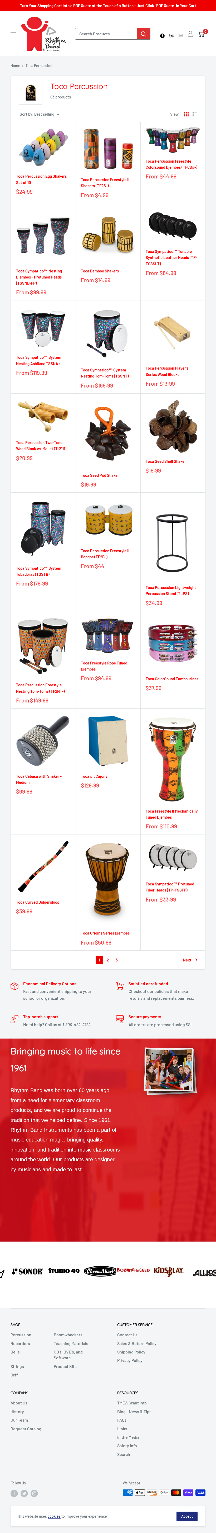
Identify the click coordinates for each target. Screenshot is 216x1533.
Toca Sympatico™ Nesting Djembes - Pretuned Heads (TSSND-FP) (39, 277)
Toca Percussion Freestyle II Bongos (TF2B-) (105, 553)
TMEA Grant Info (132, 1402)
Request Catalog (26, 1428)
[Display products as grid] (186, 114)
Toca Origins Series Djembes (105, 933)
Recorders (20, 1343)
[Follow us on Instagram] (34, 1493)
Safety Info (127, 1445)
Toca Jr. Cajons (94, 776)
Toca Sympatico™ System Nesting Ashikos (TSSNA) (38, 360)
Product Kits (65, 1366)
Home (15, 65)
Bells (15, 1351)
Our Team (19, 1419)
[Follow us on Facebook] (14, 1493)
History (17, 1411)
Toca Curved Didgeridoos (37, 902)
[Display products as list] (195, 114)
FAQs (121, 1419)
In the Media (128, 1437)
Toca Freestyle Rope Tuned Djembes (104, 666)
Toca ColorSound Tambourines (172, 678)
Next (187, 959)
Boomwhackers (68, 1334)
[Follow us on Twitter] (24, 1493)
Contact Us (127, 1334)
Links (122, 1428)
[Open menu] (13, 34)
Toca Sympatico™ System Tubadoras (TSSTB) (38, 571)
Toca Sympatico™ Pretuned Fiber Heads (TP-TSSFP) (170, 886)
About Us (19, 1402)
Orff (14, 1374)
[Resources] (171, 33)
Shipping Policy (131, 1351)
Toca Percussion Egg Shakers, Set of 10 (42, 179)
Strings (17, 1366)
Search (123, 1454)
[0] (201, 34)
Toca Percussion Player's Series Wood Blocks (167, 371)
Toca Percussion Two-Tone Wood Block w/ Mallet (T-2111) (41, 445)
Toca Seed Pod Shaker (100, 475)
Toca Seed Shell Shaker (166, 461)
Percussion (21, 1334)
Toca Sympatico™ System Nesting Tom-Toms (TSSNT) (105, 372)
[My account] (190, 34)
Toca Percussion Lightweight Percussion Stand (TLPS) (171, 590)
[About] (162, 33)
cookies (54, 1516)
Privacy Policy (130, 1360)
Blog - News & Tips (134, 1411)
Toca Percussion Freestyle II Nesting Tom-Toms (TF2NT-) (40, 687)
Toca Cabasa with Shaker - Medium (39, 779)
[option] (18, 1270)
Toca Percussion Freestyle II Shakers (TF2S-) (105, 182)
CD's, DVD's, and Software (68, 1354)
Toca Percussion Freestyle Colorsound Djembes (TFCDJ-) (171, 164)
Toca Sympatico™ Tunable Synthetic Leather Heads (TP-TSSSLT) (171, 257)
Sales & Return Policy (136, 1343)
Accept (187, 1516)
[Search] (143, 33)
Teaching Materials (71, 1343)
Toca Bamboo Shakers (100, 270)
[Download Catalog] (181, 33)
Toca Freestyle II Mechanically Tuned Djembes (172, 814)
